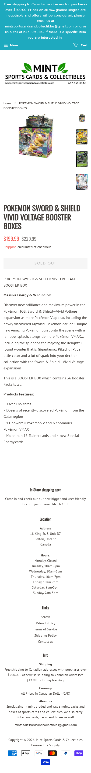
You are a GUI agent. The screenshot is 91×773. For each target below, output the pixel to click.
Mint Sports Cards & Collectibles (59, 740)
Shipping (10, 247)
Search (45, 617)
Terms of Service (45, 629)
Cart (84, 45)
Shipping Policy (45, 635)
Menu (13, 45)
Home (7, 103)
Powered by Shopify (45, 745)
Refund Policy (45, 623)
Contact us (45, 641)
